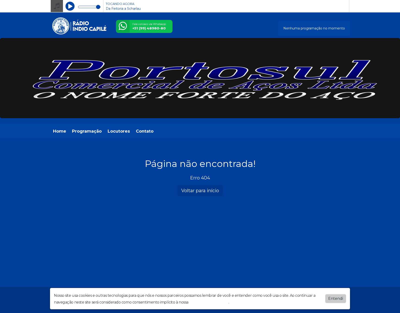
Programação (87, 131)
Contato (144, 131)
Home (59, 131)
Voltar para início (200, 190)
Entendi (335, 298)
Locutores (119, 131)
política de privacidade (208, 302)
